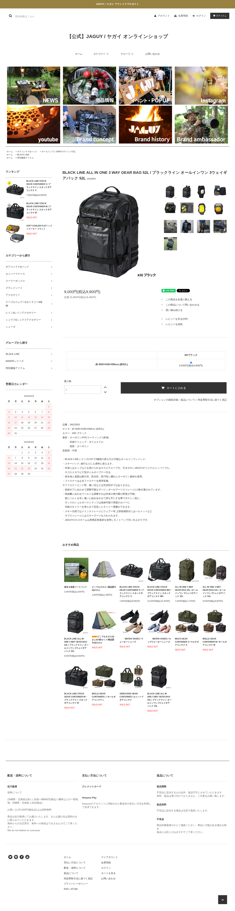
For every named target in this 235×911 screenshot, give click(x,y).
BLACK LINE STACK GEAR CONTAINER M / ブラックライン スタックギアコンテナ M (39, 208)
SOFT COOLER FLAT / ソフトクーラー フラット (39, 227)
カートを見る (108, 873)
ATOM (74, 889)
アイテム (222, 15)
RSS (66, 889)
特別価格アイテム (25, 158)
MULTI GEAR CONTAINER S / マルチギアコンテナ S (187, 642)
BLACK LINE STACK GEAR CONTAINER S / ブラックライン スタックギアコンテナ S (39, 186)
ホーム (78, 53)
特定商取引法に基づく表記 (212, 399)
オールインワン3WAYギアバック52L (59, 151)
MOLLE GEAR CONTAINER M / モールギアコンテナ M (215, 642)
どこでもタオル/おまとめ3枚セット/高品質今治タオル (103, 639)
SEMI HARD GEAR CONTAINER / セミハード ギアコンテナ (132, 696)
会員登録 (183, 15)
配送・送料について (75, 867)
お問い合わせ (152, 53)
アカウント (164, 15)
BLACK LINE (23, 154)
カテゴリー (99, 53)
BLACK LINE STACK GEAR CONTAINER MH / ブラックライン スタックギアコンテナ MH (159, 591)
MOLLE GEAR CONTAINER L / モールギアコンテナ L (104, 696)
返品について (188, 399)
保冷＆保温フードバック (75, 587)
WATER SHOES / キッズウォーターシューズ (159, 640)
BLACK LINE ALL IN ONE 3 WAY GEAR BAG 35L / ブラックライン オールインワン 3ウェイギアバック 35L (159, 699)
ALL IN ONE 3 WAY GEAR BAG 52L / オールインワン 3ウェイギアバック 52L (214, 591)
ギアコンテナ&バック (27, 151)
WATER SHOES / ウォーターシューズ (131, 640)
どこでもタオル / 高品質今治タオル (104, 588)
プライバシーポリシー (76, 883)
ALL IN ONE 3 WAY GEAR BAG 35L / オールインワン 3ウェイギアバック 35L (186, 591)
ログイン (201, 15)
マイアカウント (109, 857)
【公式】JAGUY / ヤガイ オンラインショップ (117, 36)
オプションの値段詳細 (166, 399)
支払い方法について (75, 862)
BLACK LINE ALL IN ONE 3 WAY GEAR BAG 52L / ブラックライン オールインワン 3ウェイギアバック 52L (76, 645)
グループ (125, 53)
